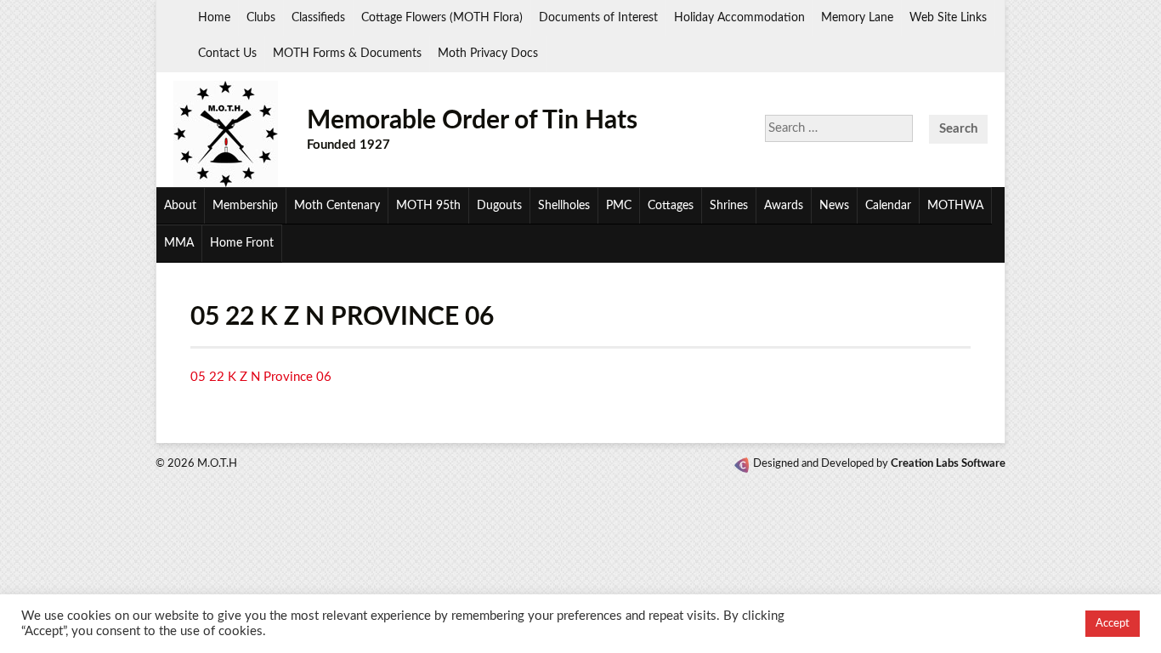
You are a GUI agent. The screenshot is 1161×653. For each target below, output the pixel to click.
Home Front (242, 243)
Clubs (260, 18)
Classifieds (318, 18)
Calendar (888, 206)
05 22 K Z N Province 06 (260, 377)
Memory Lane (857, 18)
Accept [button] (1113, 623)
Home (214, 18)
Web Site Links (948, 18)
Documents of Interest (598, 18)
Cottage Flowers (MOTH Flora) (442, 18)
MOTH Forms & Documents (347, 54)
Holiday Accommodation (739, 18)
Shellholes (564, 206)
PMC (618, 206)
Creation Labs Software (948, 463)
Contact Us (227, 54)
